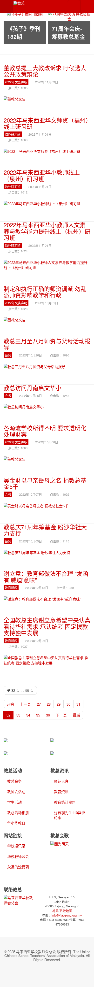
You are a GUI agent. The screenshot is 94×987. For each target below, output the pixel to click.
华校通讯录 (16, 845)
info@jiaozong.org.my (67, 915)
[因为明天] (59, 843)
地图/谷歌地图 (62, 910)
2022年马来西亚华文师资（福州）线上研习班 (46, 123)
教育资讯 (61, 791)
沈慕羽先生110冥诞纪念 (69, 815)
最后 (76, 714)
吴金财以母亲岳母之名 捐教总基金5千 (45, 483)
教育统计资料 (65, 802)
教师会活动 (16, 791)
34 (28, 714)
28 (49, 704)
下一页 (61, 714)
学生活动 (14, 802)
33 (18, 714)
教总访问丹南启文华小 (32, 387)
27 (39, 704)
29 (58, 704)
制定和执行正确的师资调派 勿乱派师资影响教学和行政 (45, 291)
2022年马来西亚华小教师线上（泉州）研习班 (42, 175)
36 (48, 714)
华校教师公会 (18, 856)
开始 (10, 704)
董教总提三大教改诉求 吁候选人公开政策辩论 (45, 70)
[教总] (19, 3)
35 (38, 714)
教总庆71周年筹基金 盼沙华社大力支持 (45, 530)
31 (78, 704)
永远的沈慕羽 (18, 866)
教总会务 (14, 781)
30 (68, 704)
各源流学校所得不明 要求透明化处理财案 (45, 431)
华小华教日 (16, 822)
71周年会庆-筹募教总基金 (68, 32)
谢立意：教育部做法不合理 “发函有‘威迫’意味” (46, 576)
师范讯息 (61, 781)
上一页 (25, 704)
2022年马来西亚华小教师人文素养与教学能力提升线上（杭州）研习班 (47, 231)
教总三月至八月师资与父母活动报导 (47, 344)
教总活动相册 (18, 812)
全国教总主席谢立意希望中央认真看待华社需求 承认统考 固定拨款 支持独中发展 (47, 626)
